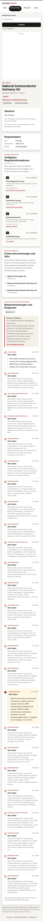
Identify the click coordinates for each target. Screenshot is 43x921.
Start (5, 8)
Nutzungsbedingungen (21, 917)
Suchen (21, 25)
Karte (36, 8)
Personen (27, 8)
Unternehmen (15, 8)
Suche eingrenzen (8, 28)
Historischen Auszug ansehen (14, 207)
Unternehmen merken (21, 103)
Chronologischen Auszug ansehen (15, 190)
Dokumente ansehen (11, 226)
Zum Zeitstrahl (10, 241)
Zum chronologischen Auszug (15, 344)
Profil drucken (7, 103)
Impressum (9, 917)
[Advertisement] (21, 56)
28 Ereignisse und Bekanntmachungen (14, 100)
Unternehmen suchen (9, 15)
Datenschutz (33, 917)
